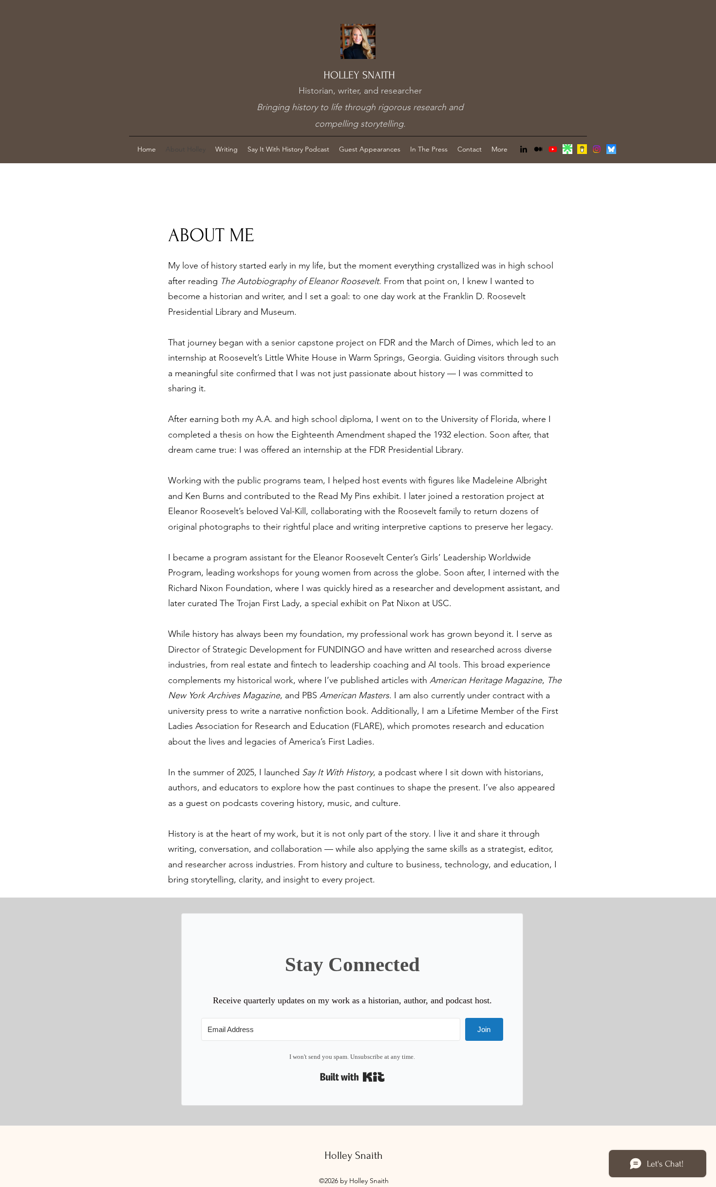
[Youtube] (553, 149)
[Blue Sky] (611, 149)
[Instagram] (597, 149)
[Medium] (538, 149)
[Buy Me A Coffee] (582, 149)
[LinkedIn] (523, 149)
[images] (567, 149)
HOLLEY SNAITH (359, 75)
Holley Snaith (353, 1155)
